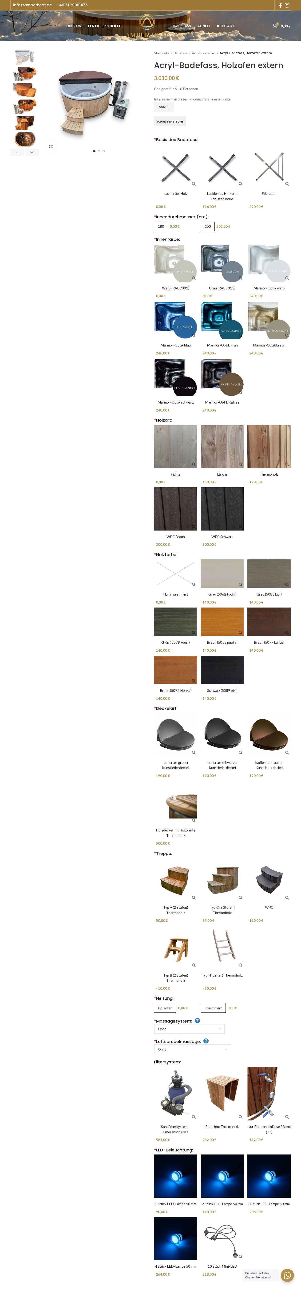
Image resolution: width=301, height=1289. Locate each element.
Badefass (181, 53)
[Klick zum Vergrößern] (51, 146)
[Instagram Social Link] (287, 5)
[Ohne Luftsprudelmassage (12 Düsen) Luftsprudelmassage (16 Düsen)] (192, 1049)
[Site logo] (147, 25)
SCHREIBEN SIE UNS (169, 121)
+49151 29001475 (72, 5)
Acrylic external (204, 53)
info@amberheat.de (32, 5)
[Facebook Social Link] (280, 5)
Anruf (164, 107)
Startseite (162, 53)
